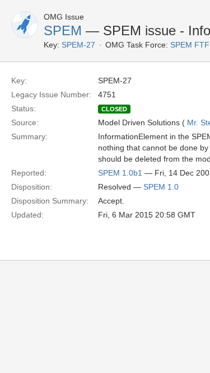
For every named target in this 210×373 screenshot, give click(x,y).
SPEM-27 (78, 44)
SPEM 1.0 (161, 186)
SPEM (63, 30)
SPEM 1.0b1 (120, 172)
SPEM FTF (189, 44)
